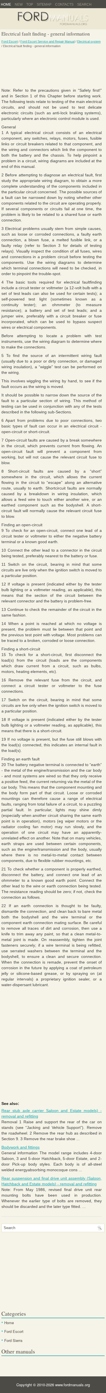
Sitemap (44, 4)
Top (29, 4)
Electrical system (89, 41)
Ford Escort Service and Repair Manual (47, 41)
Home (6, 4)
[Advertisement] (51, 68)
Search (84, 4)
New (19, 4)
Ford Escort (9, 41)
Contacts (64, 4)
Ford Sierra (13, 1340)
